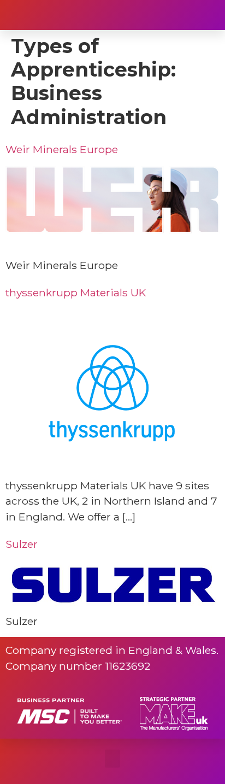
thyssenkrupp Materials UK (75, 292)
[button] (206, 15)
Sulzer (21, 544)
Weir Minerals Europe (61, 149)
